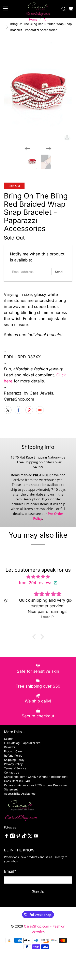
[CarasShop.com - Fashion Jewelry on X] (30, 837)
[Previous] (27, 149)
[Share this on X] (8, 410)
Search (8, 738)
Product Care (13, 751)
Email (10, 871)
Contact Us (11, 772)
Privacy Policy (13, 764)
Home (33, 19)
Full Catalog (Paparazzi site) (22, 743)
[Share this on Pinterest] (29, 410)
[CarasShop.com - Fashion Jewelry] (38, 9)
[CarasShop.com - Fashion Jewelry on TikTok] (24, 837)
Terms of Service (15, 768)
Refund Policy (13, 755)
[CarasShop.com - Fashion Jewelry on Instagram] (12, 837)
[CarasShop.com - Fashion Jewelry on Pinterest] (18, 837)
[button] (35, 637)
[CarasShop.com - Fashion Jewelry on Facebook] (6, 837)
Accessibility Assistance (19, 793)
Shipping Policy (14, 759)
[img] (38, 577)
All (45, 19)
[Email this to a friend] (40, 410)
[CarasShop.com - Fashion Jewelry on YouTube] (35, 837)
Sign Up (38, 891)
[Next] (49, 149)
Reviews (9, 747)
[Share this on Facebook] (18, 410)
